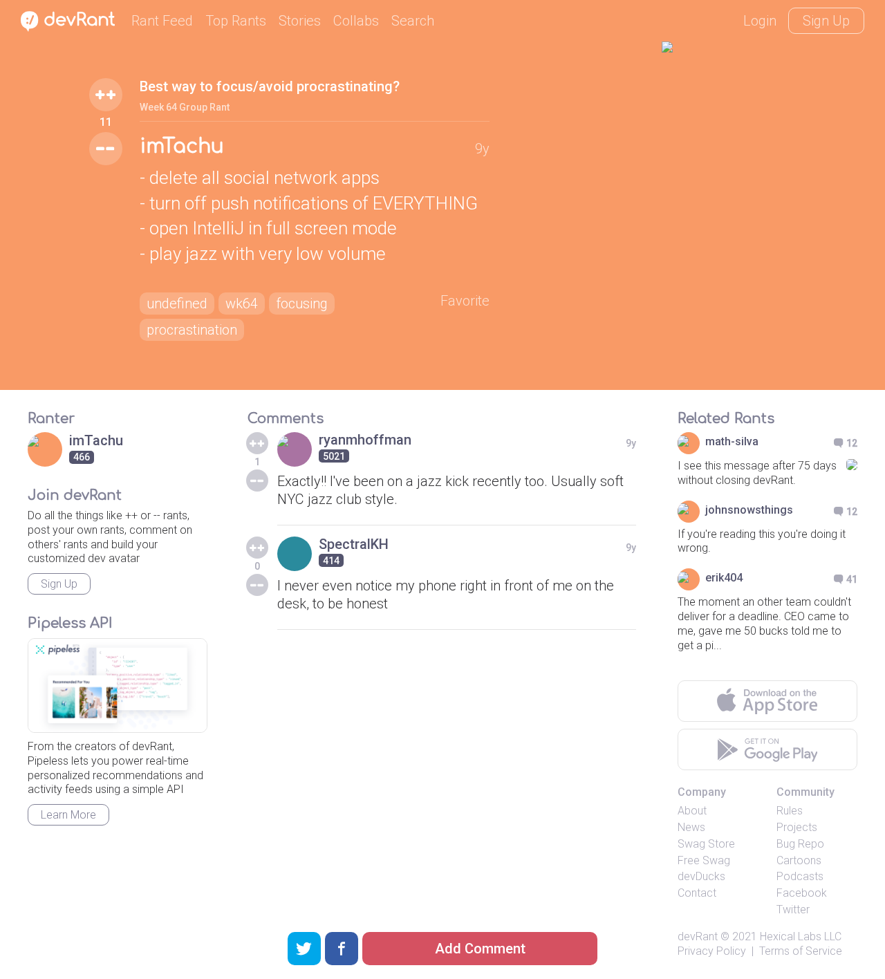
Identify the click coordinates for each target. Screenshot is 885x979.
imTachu (182, 147)
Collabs (356, 20)
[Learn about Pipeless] (117, 685)
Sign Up (826, 20)
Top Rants (235, 20)
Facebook (801, 892)
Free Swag (704, 860)
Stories (300, 20)
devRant (698, 936)
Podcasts (799, 876)
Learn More (68, 814)
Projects (796, 827)
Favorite (465, 300)
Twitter (793, 909)
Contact (697, 892)
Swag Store (706, 843)
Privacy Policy (712, 951)
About (692, 810)
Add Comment (480, 948)
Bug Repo (800, 843)
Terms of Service (800, 951)
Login (759, 20)
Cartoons (798, 860)
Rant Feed (162, 20)
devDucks (701, 876)
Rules (789, 810)
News (691, 827)
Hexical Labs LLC (800, 936)
